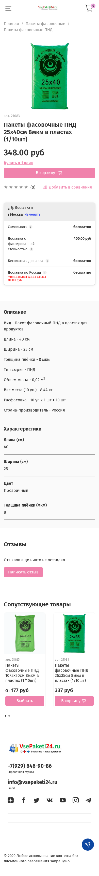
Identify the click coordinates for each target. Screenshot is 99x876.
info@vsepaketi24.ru (32, 782)
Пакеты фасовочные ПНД (28, 29)
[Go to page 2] (9, 716)
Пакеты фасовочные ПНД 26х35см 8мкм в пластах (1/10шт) (71, 673)
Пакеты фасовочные (45, 23)
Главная (11, 23)
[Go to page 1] (5, 716)
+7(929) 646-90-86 (30, 766)
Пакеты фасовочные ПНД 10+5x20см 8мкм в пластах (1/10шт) (22, 673)
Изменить (32, 214)
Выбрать (24, 700)
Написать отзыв (23, 572)
